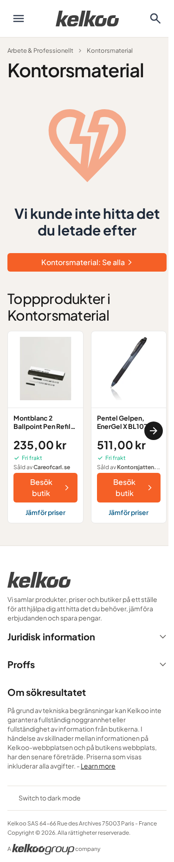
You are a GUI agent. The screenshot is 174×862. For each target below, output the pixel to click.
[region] (87, 431)
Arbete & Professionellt (40, 50)
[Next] (153, 431)
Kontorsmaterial (110, 50)
